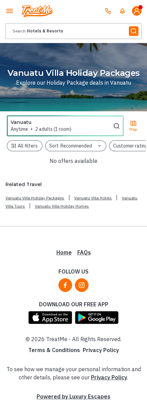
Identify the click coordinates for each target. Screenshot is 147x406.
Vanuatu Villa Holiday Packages (34, 197)
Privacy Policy (101, 350)
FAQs (84, 252)
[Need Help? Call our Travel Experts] (108, 11)
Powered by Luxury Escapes (73, 396)
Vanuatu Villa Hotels (93, 197)
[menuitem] (122, 11)
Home (64, 252)
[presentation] (73, 31)
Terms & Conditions (54, 350)
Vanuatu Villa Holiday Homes (62, 206)
